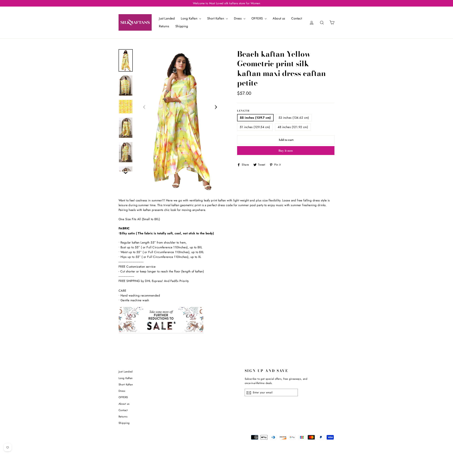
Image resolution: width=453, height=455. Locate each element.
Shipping (181, 26)
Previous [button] (144, 105)
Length (243, 110)
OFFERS (257, 18)
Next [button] (215, 105)
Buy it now (286, 150)
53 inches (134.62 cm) (294, 117)
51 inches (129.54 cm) (255, 127)
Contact (296, 18)
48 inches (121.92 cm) (293, 127)
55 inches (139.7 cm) (255, 117)
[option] (180, 120)
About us (279, 18)
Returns (164, 26)
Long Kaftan (189, 18)
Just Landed (167, 18)
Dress (238, 18)
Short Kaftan (216, 18)
